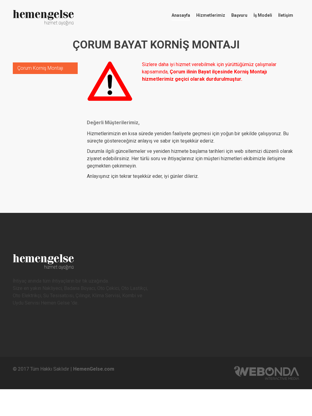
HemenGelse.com (93, 369)
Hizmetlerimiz (210, 15)
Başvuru (239, 15)
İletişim (285, 15)
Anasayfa (181, 15)
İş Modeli (263, 15)
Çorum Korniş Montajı (40, 68)
